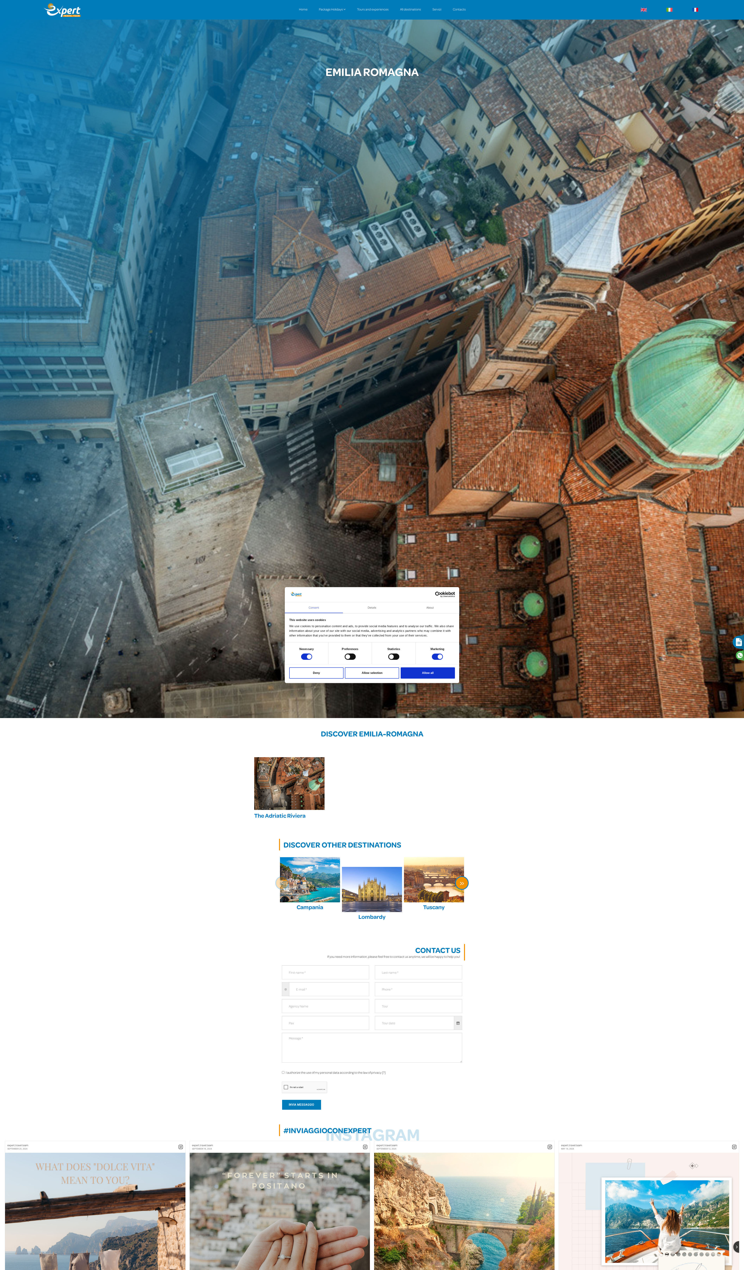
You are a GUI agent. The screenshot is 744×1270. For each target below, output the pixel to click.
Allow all (428, 672)
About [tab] (430, 607)
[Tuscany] (434, 879)
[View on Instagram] (180, 1147)
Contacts (459, 9)
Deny (316, 672)
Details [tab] (372, 607)
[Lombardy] (372, 889)
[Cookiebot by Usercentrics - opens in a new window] (438, 594)
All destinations (410, 9)
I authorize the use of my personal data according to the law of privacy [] (336, 1072)
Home (303, 9)
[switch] (350, 657)
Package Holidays (331, 9)
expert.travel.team (17, 1145)
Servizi (436, 9)
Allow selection (372, 672)
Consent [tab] (314, 607)
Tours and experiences (373, 9)
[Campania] (310, 879)
